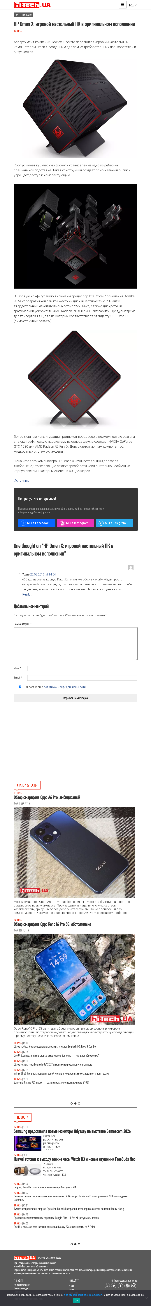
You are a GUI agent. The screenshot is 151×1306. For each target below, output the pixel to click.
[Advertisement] (47, 750)
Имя (17, 668)
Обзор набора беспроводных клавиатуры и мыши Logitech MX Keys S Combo (55, 1046)
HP (17, 14)
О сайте (18, 1281)
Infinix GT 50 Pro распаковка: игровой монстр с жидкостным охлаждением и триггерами (61, 1073)
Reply (26, 594)
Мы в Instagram (77, 523)
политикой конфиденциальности (65, 687)
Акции (71, 1285)
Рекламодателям (22, 1285)
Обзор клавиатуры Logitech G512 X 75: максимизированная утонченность (53, 1064)
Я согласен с (56, 687)
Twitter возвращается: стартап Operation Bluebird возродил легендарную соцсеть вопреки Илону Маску (69, 1209)
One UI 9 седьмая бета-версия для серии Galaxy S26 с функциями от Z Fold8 (55, 1227)
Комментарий (23, 624)
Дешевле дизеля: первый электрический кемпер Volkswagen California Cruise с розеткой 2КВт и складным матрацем (70, 1198)
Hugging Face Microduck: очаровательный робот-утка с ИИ (45, 1187)
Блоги (71, 1289)
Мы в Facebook (37, 523)
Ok (76, 1300)
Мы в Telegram (115, 523)
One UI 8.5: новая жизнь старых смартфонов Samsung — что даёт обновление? (56, 1055)
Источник (21, 480)
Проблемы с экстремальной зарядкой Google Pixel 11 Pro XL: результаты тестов (56, 1218)
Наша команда (21, 1288)
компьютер (26, 14)
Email (18, 677)
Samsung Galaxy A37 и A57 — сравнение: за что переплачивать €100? (51, 1082)
